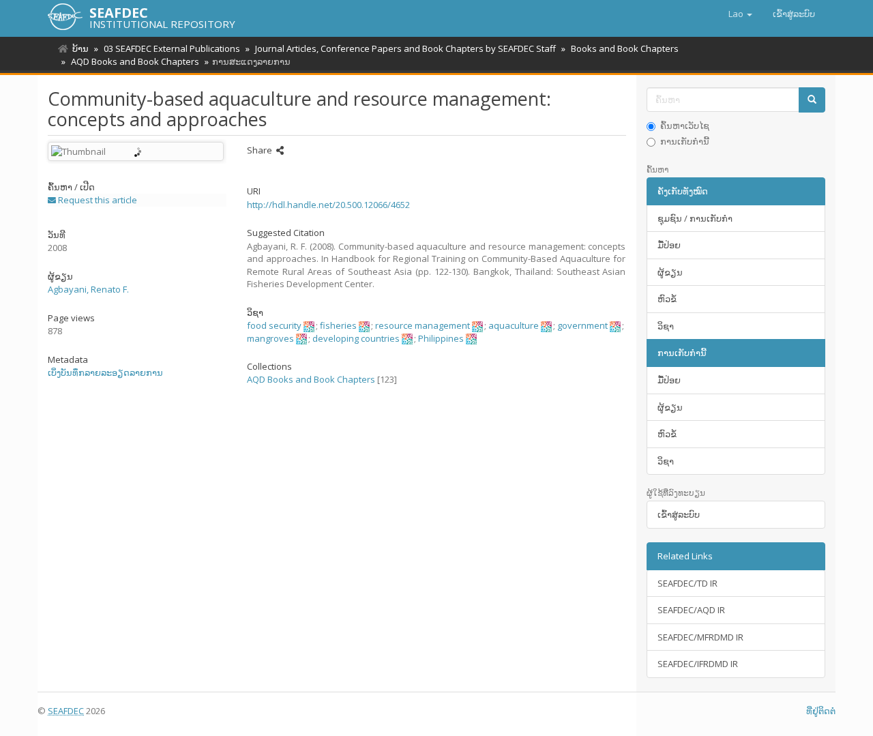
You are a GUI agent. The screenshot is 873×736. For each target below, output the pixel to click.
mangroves (270, 338)
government (582, 325)
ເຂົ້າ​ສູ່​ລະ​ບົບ (678, 514)
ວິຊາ (665, 326)
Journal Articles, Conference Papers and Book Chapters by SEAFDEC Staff (405, 48)
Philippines (441, 338)
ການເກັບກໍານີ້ (684, 141)
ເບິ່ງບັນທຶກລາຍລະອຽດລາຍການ (105, 372)
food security (274, 325)
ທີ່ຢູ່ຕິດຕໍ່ (820, 711)
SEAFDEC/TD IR (687, 583)
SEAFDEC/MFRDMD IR (700, 637)
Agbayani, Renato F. (88, 289)
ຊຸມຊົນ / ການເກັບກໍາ (695, 218)
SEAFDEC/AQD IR (691, 610)
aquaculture (513, 325)
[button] (740, 13)
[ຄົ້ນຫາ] (812, 100)
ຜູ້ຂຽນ (670, 272)
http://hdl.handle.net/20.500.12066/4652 (328, 204)
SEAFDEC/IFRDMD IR (697, 664)
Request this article (96, 200)
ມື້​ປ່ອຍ (669, 245)
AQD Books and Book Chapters (135, 61)
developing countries (356, 338)
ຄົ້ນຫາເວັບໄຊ (684, 125)
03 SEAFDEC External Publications (172, 48)
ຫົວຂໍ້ (667, 299)
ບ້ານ (80, 48)
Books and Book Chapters (625, 48)
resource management (422, 325)
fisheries (338, 325)
